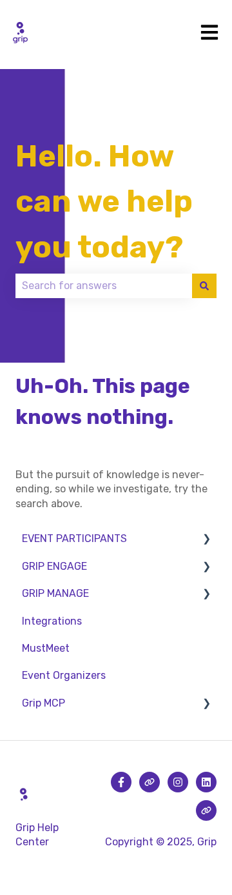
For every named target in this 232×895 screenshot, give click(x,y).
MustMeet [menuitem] (46, 648)
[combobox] (103, 286)
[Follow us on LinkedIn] (206, 782)
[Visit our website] (149, 782)
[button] (206, 540)
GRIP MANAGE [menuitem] (55, 593)
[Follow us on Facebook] (121, 782)
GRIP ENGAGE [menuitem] (54, 566)
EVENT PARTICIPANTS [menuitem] (74, 538)
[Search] (204, 286)
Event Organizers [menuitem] (64, 675)
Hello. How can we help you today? (104, 201)
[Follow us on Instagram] (178, 782)
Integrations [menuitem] (52, 621)
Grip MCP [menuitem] (43, 703)
